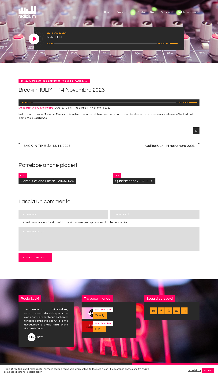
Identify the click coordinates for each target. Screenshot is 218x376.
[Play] (34, 39)
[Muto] (167, 43)
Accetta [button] (208, 370)
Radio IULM (81, 81)
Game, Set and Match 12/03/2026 (47, 181)
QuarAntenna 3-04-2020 (134, 181)
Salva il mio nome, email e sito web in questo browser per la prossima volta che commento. (74, 222)
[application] (112, 43)
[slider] (174, 43)
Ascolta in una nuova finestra (36, 107)
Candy (100, 315)
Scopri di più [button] (194, 370)
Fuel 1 (99, 329)
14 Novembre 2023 (31, 81)
